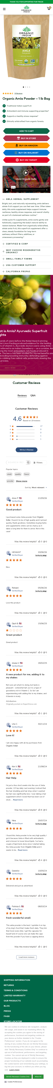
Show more (21, 481)
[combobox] (36, 487)
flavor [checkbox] (26, 474)
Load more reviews (26, 957)
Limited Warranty (14, 995)
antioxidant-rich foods (25, 351)
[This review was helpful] (39, 541)
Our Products (12, 1000)
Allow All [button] (38, 1077)
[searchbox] (16, 462)
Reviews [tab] (22, 395)
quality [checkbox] (18, 474)
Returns (9, 985)
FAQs (7, 1016)
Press (7, 1011)
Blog (7, 1006)
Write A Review (26, 450)
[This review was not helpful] (44, 541)
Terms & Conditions (16, 990)
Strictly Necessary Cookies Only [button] (17, 1077)
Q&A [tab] (33, 395)
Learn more (14, 1070)
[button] (13, 1082)
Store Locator (13, 1021)
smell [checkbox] (9, 474)
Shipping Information (17, 980)
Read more (18, 800)
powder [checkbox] (10, 481)
